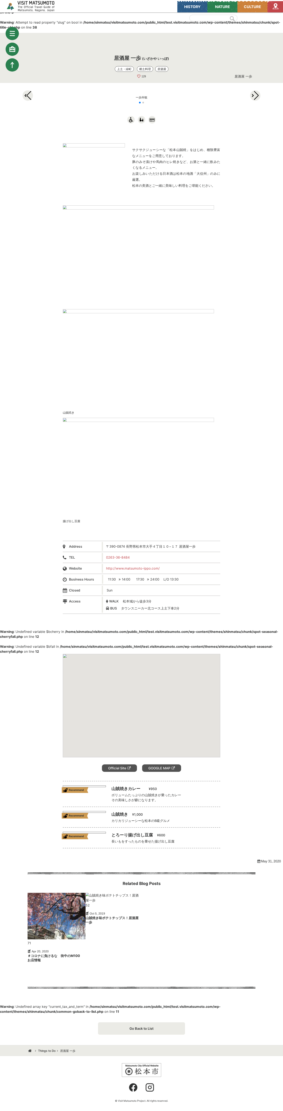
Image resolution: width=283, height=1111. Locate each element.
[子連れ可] (141, 119)
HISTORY (192, 7)
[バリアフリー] (131, 119)
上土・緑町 (124, 69)
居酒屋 (161, 69)
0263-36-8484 (118, 557)
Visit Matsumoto (34, 6)
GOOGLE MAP (159, 768)
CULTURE (252, 7)
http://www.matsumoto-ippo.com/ (133, 568)
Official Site (117, 768)
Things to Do (47, 1050)
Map (275, 6)
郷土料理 (145, 69)
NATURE (222, 7)
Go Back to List (141, 1028)
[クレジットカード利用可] (152, 119)
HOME (30, 1051)
